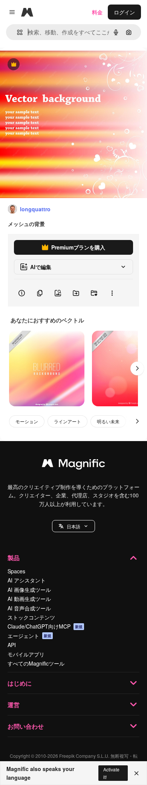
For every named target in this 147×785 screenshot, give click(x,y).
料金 (97, 12)
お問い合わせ (26, 726)
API (12, 645)
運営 (14, 704)
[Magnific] (73, 465)
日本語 (73, 526)
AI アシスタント (27, 580)
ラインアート (67, 421)
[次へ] (137, 368)
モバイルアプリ (26, 654)
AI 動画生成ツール (29, 598)
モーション (26, 421)
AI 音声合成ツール (29, 608)
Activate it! (111, 773)
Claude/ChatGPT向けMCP (45, 626)
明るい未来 (108, 421)
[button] (73, 526)
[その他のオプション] (111, 292)
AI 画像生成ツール (29, 589)
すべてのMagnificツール (36, 663)
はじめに (20, 683)
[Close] (136, 773)
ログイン (124, 12)
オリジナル (52, 65)
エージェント (29, 635)
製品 (14, 557)
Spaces (16, 571)
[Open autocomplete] (16, 32)
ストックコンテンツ (31, 617)
